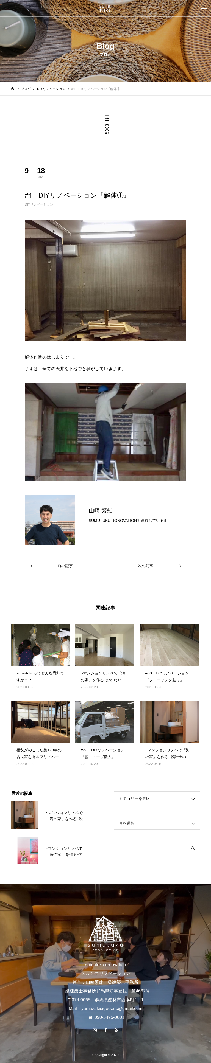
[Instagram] (94, 1030)
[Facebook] (105, 1030)
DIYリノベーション (39, 204)
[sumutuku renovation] (105, 8)
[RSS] (116, 1030)
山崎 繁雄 (100, 510)
